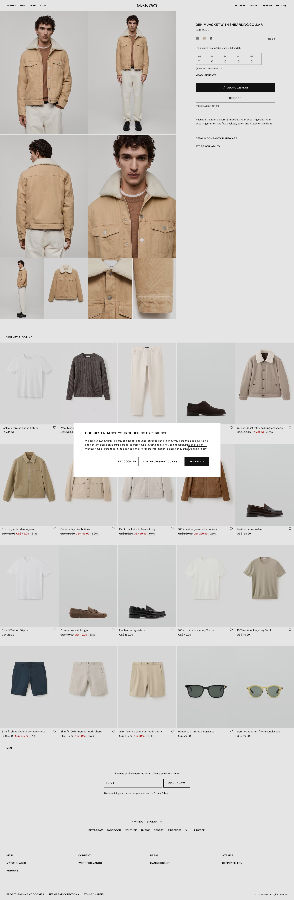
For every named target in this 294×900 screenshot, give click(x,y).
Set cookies (127, 461)
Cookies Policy (198, 448)
